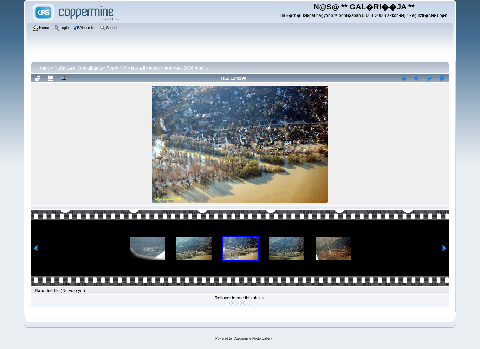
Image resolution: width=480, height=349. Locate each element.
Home (44, 68)
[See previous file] (416, 78)
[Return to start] (403, 78)
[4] (244, 303)
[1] (231, 303)
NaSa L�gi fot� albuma (78, 68)
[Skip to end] (442, 78)
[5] (249, 303)
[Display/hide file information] (50, 78)
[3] (240, 303)
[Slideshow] (63, 78)
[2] (235, 303)
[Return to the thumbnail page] (37, 78)
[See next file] (429, 78)
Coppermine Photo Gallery (253, 338)
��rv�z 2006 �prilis (186, 68)
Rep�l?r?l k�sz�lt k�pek (133, 68)
